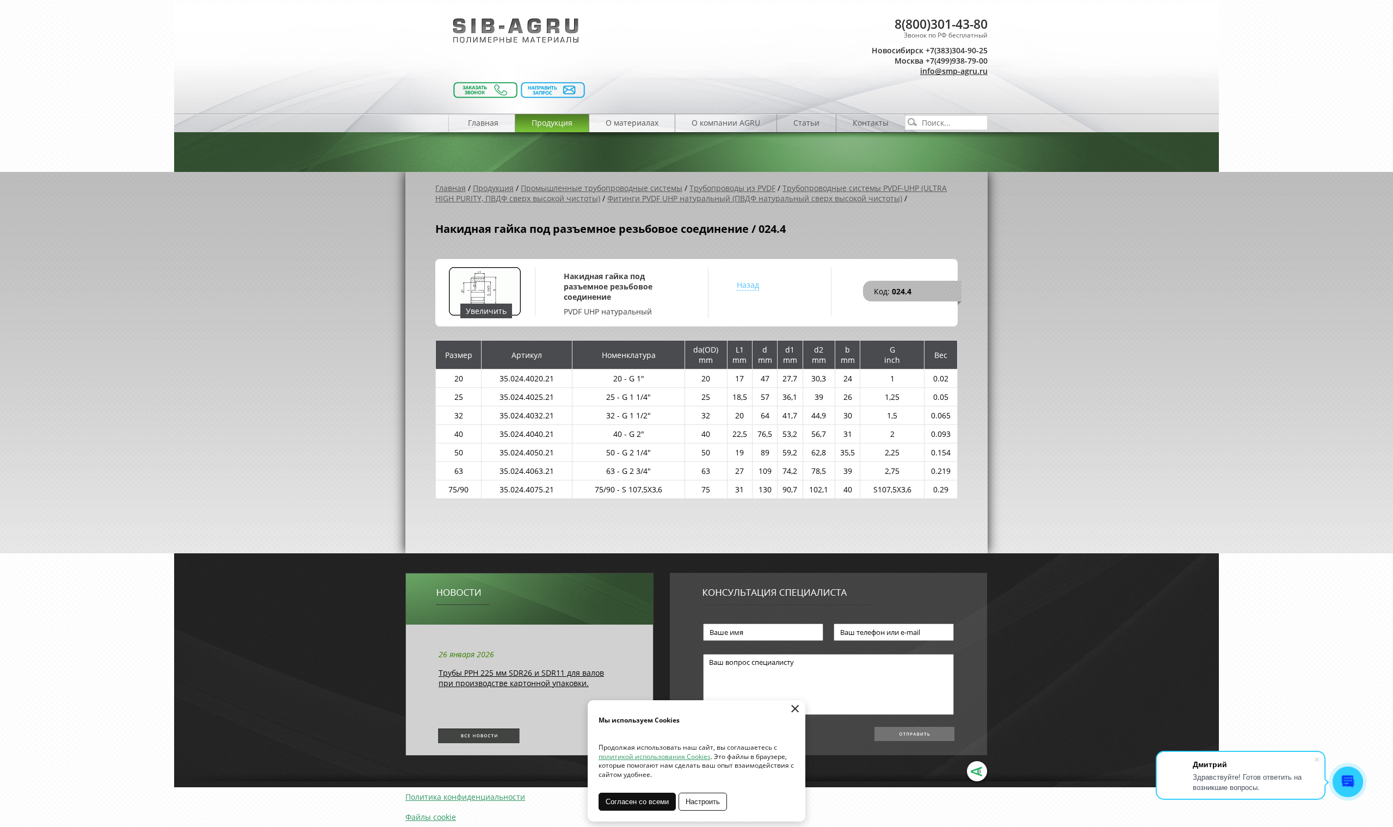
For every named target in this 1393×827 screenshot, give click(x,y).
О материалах (632, 123)
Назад (748, 285)
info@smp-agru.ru (954, 71)
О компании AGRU (726, 123)
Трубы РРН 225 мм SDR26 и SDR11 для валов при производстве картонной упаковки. (521, 678)
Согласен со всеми (637, 802)
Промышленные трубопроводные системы (601, 188)
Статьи (806, 123)
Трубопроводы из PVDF (732, 188)
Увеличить (486, 311)
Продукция (552, 123)
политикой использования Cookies (655, 756)
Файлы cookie (430, 817)
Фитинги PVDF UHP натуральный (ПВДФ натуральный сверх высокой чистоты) (754, 198)
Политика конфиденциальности (465, 797)
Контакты (871, 123)
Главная (483, 123)
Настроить (703, 802)
